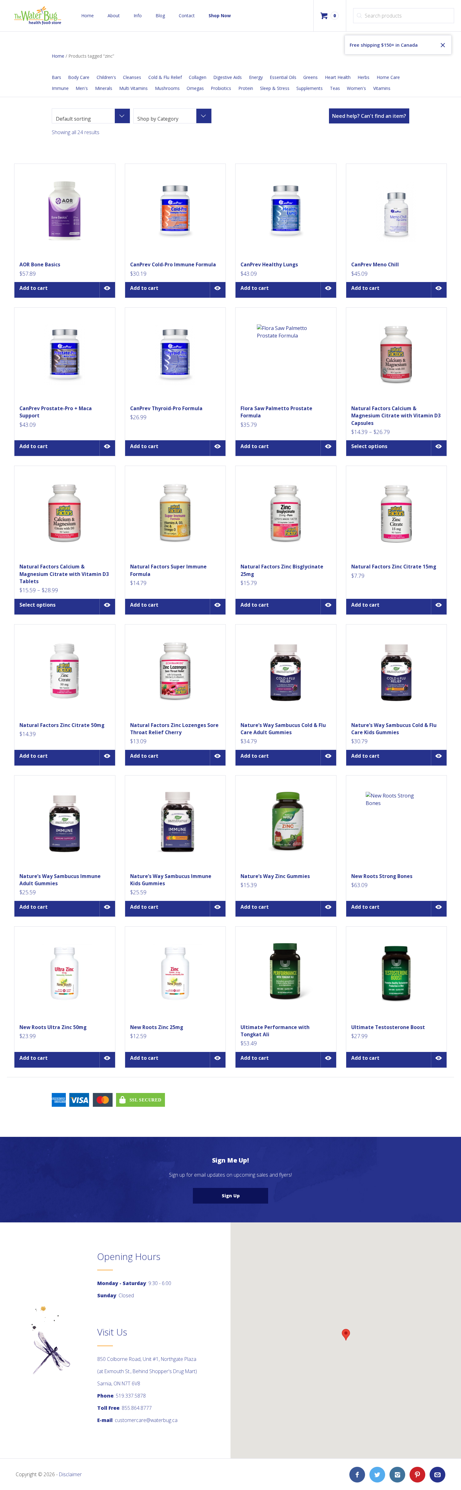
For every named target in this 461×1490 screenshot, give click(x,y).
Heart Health (338, 77)
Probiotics (221, 88)
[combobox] (91, 115)
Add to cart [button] (33, 288)
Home (87, 15)
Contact (187, 15)
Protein (245, 88)
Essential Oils (283, 77)
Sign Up (231, 1196)
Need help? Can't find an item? (369, 115)
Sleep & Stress (274, 88)
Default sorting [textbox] (73, 118)
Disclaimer (70, 1474)
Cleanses (132, 77)
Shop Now (220, 15)
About (114, 15)
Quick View (107, 290)
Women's (356, 88)
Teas (335, 88)
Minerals (103, 88)
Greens (310, 77)
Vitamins (381, 88)
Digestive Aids (227, 77)
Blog (160, 15)
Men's (82, 88)
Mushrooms (167, 88)
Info (138, 15)
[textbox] (172, 119)
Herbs (363, 77)
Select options (369, 446)
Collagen (197, 77)
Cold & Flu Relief (165, 77)
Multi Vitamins (133, 88)
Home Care (388, 77)
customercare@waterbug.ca (146, 1420)
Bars (56, 77)
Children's (106, 77)
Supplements (309, 88)
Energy (256, 77)
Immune (60, 88)
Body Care (78, 77)
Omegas (195, 88)
